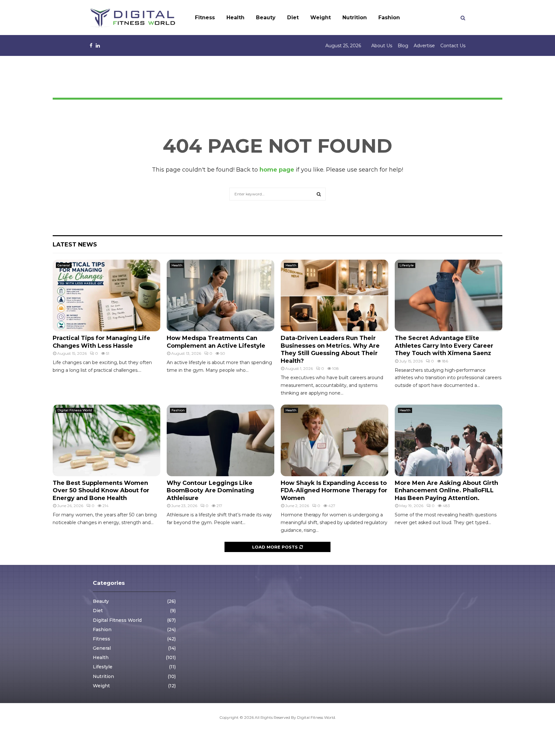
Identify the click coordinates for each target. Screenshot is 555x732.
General (63, 265)
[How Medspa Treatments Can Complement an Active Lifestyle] (220, 295)
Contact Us (452, 46)
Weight (320, 17)
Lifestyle (407, 265)
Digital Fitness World (74, 410)
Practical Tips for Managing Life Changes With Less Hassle (101, 342)
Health (235, 17)
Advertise (424, 46)
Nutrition (354, 17)
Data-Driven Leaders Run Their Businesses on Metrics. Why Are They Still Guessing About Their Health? (330, 349)
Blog (403, 46)
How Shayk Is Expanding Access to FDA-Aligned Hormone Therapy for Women (334, 490)
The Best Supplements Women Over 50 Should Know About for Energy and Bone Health (101, 490)
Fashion (389, 17)
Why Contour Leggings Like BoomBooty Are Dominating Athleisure (210, 490)
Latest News (75, 244)
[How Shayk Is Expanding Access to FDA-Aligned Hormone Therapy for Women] (334, 440)
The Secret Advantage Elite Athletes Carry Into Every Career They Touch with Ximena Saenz (444, 346)
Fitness (205, 17)
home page (277, 169)
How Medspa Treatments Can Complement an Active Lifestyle (216, 342)
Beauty (266, 17)
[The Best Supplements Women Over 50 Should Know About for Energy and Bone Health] (106, 440)
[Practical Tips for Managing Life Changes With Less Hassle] (106, 295)
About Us (381, 46)
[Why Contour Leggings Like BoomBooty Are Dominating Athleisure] (220, 440)
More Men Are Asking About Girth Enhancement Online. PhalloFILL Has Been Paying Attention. (446, 490)
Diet (293, 17)
